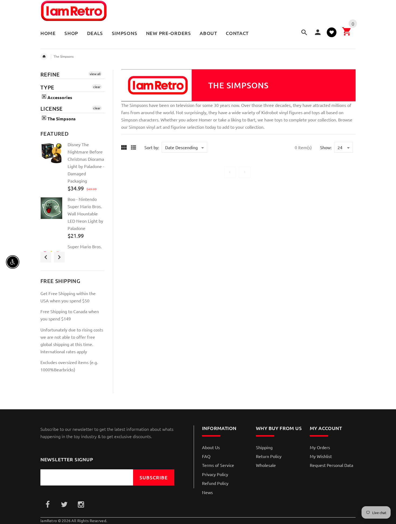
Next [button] (59, 257)
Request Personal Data (331, 465)
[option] (72, 168)
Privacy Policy (215, 474)
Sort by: (151, 147)
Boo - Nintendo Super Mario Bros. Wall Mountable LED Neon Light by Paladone (85, 213)
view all (95, 74)
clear (96, 87)
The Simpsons (64, 56)
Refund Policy (215, 483)
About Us (211, 447)
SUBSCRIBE (154, 477)
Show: (326, 147)
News (207, 492)
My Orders (320, 447)
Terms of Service (218, 465)
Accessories (59, 97)
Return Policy (269, 456)
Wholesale (266, 465)
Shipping (264, 447)
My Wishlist (321, 456)
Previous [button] (45, 257)
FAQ (206, 456)
